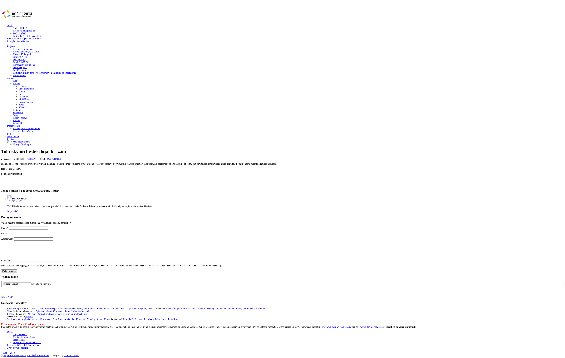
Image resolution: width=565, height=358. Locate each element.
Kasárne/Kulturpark (22, 54)
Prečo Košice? (19, 33)
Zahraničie (18, 123)
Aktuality (11, 78)
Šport (15, 115)
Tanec (21, 104)
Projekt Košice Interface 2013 (27, 36)
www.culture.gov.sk (368, 327)
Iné (20, 94)
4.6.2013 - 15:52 (15, 201)
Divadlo (22, 86)
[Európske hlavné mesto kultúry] (17, 19)
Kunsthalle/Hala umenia (24, 65)
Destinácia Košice (21, 62)
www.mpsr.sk (343, 327)
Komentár (5, 260)
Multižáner (24, 99)
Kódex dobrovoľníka (23, 131)
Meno (4, 228)
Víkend (16, 120)
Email (4, 233)
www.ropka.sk (329, 327)
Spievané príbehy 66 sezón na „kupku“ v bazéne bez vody (63, 311)
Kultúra (16, 83)
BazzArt (29, 316)
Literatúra (23, 96)
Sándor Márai (19, 75)
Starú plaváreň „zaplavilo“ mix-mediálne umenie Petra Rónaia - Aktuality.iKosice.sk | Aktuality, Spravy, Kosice (58, 319)
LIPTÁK (11, 314)
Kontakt (11, 139)
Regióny (17, 110)
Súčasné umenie (26, 102)
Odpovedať (12, 211)
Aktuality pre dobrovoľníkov (26, 128)
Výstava (22, 107)
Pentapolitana (19, 59)
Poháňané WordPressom (38, 355)
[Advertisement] (35, 182)
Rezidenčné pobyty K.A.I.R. (26, 51)
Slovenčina (25, 141)
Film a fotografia (26, 88)
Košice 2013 (8, 353)
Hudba (22, 91)
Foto (9, 133)
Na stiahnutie (13, 136)
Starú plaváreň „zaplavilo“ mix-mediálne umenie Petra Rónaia (151, 319)
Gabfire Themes (71, 355)
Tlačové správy (20, 118)
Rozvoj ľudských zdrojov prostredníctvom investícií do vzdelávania (44, 73)
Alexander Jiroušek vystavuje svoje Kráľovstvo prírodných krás (57, 314)
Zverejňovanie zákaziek (18, 41)
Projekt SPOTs (20, 57)
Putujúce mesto (20, 70)
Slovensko (18, 112)
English (28, 144)
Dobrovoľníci (13, 126)
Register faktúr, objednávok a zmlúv (24, 38)
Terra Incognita (20, 67)
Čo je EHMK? (20, 28)
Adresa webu (7, 239)
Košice (16, 80)
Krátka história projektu (24, 30)
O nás (10, 25)
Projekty (11, 46)
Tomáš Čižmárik (53, 159)
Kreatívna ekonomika (23, 49)
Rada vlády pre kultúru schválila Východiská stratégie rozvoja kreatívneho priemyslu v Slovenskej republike (216, 308)
